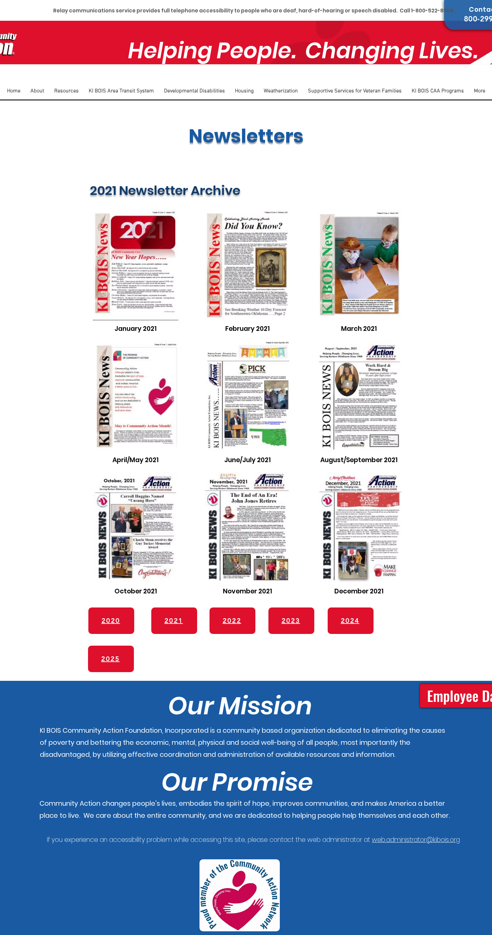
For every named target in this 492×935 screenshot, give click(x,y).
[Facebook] (477, 80)
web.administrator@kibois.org (416, 839)
